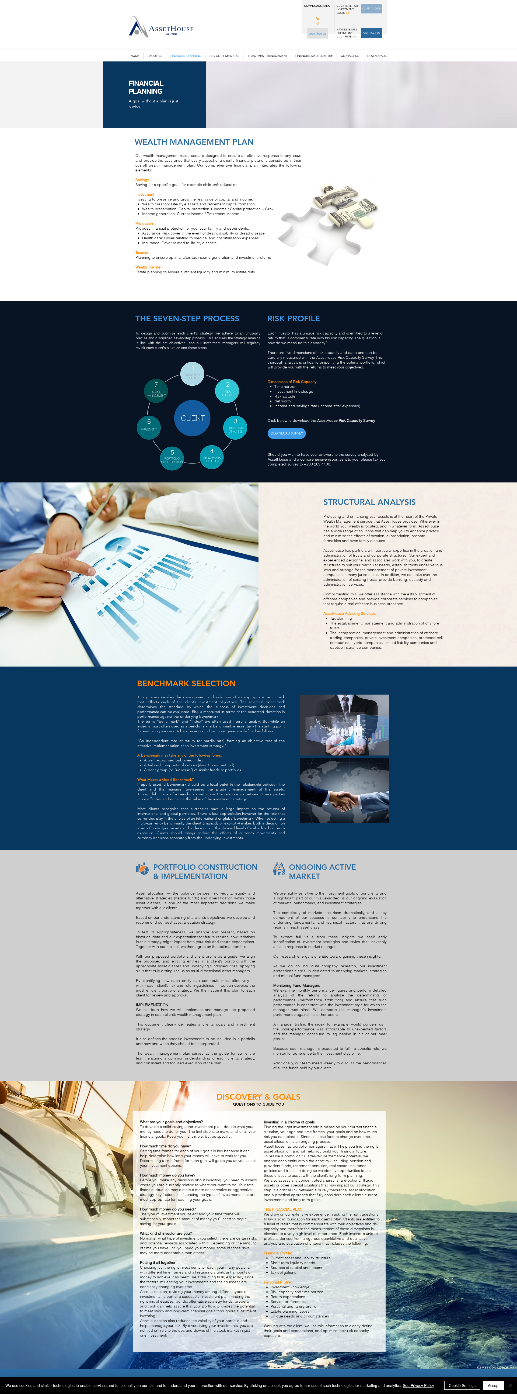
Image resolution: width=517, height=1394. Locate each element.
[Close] (510, 1385)
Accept (493, 1385)
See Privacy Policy (418, 1385)
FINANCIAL (147, 83)
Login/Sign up (317, 33)
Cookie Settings (462, 1385)
